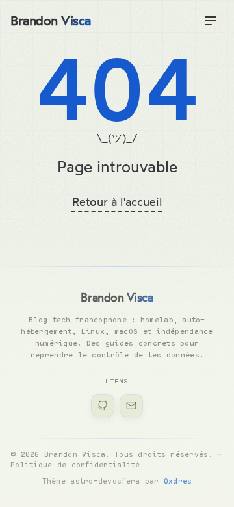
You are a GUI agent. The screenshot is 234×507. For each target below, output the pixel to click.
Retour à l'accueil (117, 201)
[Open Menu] (211, 21)
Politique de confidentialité (75, 464)
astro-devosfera (105, 480)
